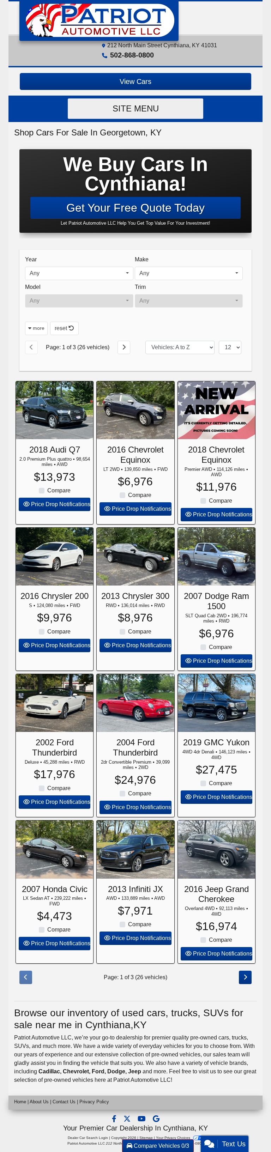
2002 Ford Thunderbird (54, 747)
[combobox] (79, 273)
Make (142, 259)
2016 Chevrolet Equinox (135, 455)
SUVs (21, 1046)
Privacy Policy (94, 1101)
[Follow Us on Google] (156, 1119)
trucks (239, 1038)
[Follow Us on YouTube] (142, 1119)
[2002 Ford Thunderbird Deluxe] (54, 703)
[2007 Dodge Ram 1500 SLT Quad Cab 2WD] (216, 557)
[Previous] (31, 347)
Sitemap (146, 1138)
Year (31, 259)
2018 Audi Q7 (54, 449)
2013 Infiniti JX (135, 889)
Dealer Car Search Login (88, 1138)
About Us (39, 1101)
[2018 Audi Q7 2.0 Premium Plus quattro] (54, 410)
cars (223, 1038)
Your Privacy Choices (173, 1138)
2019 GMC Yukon (216, 742)
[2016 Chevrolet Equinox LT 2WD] (135, 410)
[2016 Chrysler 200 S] (54, 557)
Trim (140, 287)
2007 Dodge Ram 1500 (216, 601)
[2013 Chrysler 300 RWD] (135, 557)
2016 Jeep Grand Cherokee (216, 894)
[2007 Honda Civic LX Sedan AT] (54, 849)
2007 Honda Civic (55, 889)
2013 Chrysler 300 (135, 596)
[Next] (124, 347)
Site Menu (136, 108)
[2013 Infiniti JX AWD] (135, 849)
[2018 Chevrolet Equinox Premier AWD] (216, 410)
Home (20, 1101)
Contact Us (64, 1101)
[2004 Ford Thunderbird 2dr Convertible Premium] (135, 703)
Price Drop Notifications (60, 504)
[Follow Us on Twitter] (128, 1119)
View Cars (135, 81)
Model (33, 287)
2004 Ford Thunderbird (135, 747)
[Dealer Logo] (99, 20)
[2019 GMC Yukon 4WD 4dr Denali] (216, 703)
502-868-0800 (132, 55)
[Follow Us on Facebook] (115, 1119)
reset (61, 328)
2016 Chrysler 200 (54, 596)
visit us (207, 1071)
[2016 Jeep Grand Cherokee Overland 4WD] (216, 849)
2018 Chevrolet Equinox (216, 455)
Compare (59, 490)
